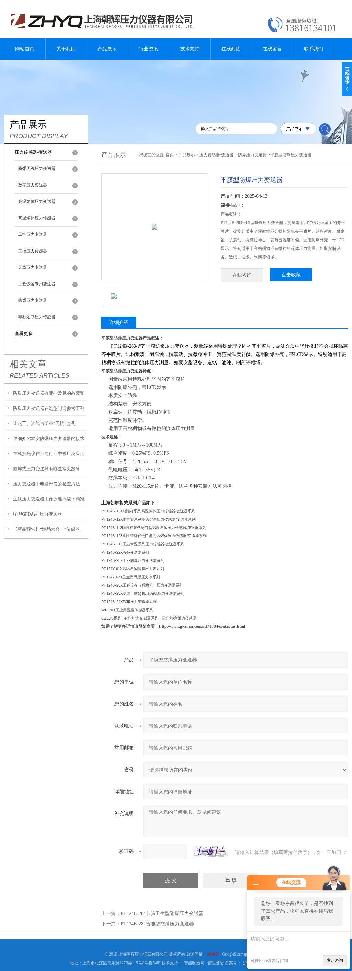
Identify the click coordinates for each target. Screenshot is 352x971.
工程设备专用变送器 (36, 283)
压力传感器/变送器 (216, 154)
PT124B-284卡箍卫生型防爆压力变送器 (162, 913)
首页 (170, 154)
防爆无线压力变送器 (36, 168)
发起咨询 (335, 960)
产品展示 (107, 48)
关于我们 (66, 48)
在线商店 (231, 48)
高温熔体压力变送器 (36, 201)
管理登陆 (215, 963)
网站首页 (24, 48)
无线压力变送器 (32, 267)
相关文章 (28, 364)
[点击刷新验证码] (211, 851)
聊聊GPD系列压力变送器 (37, 514)
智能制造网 (194, 963)
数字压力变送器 (32, 185)
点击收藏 (291, 274)
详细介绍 (119, 322)
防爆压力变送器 (32, 300)
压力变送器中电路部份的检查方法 (46, 483)
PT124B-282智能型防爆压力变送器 (157, 923)
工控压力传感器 (32, 250)
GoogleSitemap (234, 954)
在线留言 (272, 48)
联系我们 (313, 48)
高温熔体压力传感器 (36, 218)
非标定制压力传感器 (36, 316)
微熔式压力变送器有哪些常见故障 (46, 468)
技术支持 (189, 48)
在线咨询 (242, 275)
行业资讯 (148, 48)
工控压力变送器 (32, 234)
